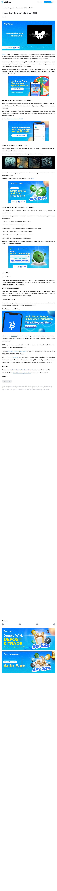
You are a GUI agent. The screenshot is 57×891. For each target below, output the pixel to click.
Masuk (39, 2)
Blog (9, 8)
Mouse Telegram (7, 381)
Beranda (4, 8)
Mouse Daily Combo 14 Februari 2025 (22, 8)
